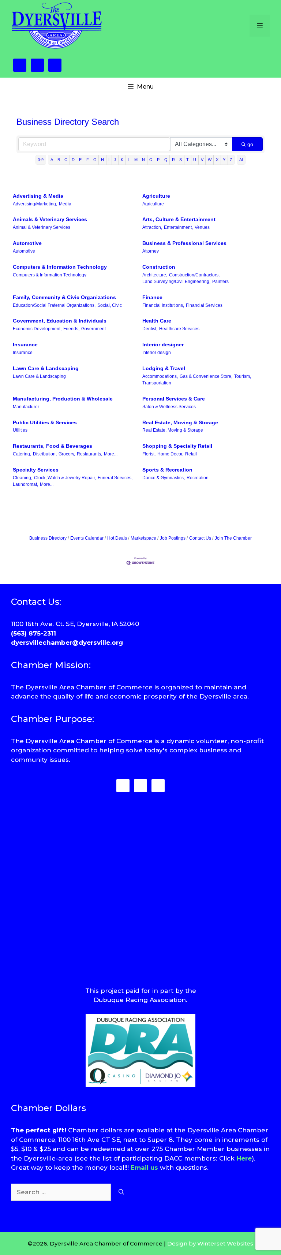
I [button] (108, 159)
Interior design (156, 352)
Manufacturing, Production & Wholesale (63, 399)
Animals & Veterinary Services (50, 219)
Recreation (198, 477)
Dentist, (149, 328)
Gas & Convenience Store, (206, 376)
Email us (144, 1167)
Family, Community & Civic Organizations (64, 297)
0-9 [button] (41, 159)
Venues (202, 227)
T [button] (187, 159)
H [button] (102, 159)
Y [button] (224, 159)
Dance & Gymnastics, (163, 477)
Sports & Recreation (167, 470)
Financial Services (204, 305)
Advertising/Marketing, (35, 203)
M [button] (136, 159)
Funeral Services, (115, 477)
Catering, (22, 454)
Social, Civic (109, 305)
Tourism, (242, 376)
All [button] (241, 159)
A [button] (51, 159)
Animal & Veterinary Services (41, 227)
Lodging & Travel (163, 368)
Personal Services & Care (173, 399)
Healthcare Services (179, 328)
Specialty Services (36, 470)
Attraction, (152, 227)
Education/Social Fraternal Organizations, (54, 305)
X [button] (217, 159)
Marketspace (143, 538)
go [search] (250, 144)
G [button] (95, 159)
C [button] (65, 159)
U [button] (194, 159)
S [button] (180, 159)
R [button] (173, 159)
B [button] (58, 159)
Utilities (20, 430)
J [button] (115, 159)
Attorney (150, 251)
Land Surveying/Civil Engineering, (176, 281)
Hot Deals (117, 538)
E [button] (80, 159)
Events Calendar (87, 538)
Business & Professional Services (184, 243)
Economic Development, (37, 328)
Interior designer (163, 344)
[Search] (121, 1192)
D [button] (73, 159)
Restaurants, (89, 454)
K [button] (122, 159)
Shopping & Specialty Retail (177, 446)
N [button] (143, 159)
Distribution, (45, 454)
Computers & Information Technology (60, 267)
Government (93, 328)
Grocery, (67, 454)
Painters (220, 281)
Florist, (149, 454)
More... (110, 454)
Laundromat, (25, 484)
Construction (158, 267)
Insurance (25, 344)
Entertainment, (178, 227)
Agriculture (156, 196)
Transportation (156, 383)
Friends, (71, 328)
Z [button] (231, 159)
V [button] (202, 159)
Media (65, 203)
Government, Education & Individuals (59, 321)
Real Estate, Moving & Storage (180, 422)
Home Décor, (170, 454)
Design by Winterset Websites (210, 1243)
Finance (152, 297)
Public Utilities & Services (45, 422)
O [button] (151, 159)
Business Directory (48, 538)
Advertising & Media (38, 196)
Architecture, (154, 275)
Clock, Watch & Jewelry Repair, (65, 477)
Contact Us (200, 538)
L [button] (129, 159)
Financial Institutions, (163, 305)
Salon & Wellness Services (169, 406)
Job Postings (173, 538)
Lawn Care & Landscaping (46, 368)
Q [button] (166, 159)
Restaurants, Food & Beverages (52, 446)
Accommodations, (160, 376)
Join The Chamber (233, 538)
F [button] (87, 159)
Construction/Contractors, (194, 275)
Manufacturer (26, 406)
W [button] (209, 159)
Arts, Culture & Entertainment (179, 219)
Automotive (27, 243)
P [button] (158, 159)
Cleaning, (22, 477)
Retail (191, 454)
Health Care (156, 321)
